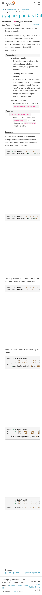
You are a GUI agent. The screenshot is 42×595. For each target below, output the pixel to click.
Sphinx (15, 592)
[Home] (3, 10)
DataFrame (25, 9)
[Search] (34, 3)
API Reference (11, 9)
